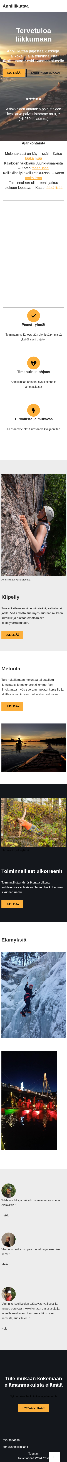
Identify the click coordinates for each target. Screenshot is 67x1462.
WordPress (42, 1458)
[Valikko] (60, 6)
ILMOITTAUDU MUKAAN (45, 72)
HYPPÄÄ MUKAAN (33, 1408)
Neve (21, 1458)
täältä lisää (33, 158)
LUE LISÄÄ (14, 72)
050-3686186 (11, 1440)
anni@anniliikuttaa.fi (16, 1446)
